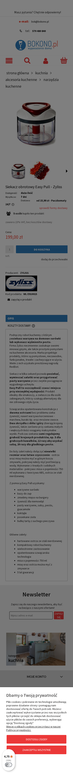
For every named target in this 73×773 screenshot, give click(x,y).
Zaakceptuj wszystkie (36, 750)
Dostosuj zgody (36, 739)
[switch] (8, 765)
